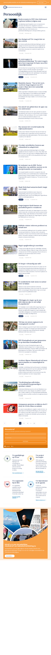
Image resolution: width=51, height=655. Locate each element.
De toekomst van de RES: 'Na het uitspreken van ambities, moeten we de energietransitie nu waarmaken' (32, 167)
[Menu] (46, 7)
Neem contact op (40, 500)
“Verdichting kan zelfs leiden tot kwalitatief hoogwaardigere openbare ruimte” (29, 384)
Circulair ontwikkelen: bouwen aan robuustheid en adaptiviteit (31, 146)
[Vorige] (4, 423)
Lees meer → (42, 2)
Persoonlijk (21, 33)
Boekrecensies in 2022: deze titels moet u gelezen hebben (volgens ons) (32, 20)
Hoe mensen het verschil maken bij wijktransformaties (31, 128)
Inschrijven (25, 441)
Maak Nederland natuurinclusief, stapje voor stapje (32, 188)
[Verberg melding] (48, 2)
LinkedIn (8, 446)
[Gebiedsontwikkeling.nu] (22, 7)
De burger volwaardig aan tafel (29, 264)
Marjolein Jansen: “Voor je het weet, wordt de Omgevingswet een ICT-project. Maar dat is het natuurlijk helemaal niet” (31, 86)
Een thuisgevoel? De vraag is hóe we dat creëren (31, 40)
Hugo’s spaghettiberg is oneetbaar (30, 246)
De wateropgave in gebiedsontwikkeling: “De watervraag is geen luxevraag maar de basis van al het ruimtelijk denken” (32, 62)
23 (34, 423)
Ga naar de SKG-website (16, 497)
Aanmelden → (9, 556)
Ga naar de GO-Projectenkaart (40, 472)
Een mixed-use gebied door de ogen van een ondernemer (32, 108)
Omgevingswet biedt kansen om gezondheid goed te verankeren (30, 206)
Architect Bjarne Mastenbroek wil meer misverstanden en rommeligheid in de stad (32, 362)
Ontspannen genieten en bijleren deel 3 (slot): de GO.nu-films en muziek (32, 405)
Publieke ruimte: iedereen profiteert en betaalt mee (32, 226)
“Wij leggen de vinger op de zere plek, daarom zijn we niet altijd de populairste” (30, 302)
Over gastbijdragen (17, 473)
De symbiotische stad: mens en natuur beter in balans (32, 283)
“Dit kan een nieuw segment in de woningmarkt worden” (30, 323)
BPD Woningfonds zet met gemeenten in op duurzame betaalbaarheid (32, 341)
